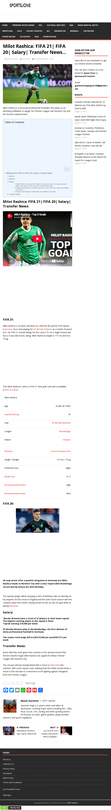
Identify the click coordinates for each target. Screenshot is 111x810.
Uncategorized (41, 58)
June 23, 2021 (12, 58)
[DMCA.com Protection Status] (11, 808)
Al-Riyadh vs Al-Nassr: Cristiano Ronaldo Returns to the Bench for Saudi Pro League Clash (90, 157)
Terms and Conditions (12, 782)
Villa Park (55, 665)
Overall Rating (11, 414)
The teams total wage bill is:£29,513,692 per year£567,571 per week (36, 191)
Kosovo (8, 329)
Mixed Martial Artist (88, 25)
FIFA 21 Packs (11, 389)
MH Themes (73, 803)
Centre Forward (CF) (61, 451)
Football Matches (56, 25)
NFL (40, 25)
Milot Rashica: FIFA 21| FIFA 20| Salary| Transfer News (29, 173)
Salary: (11, 182)
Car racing (88, 31)
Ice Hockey (25, 36)
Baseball (74, 31)
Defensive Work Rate (14, 493)
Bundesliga (65, 431)
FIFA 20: (12, 179)
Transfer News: (15, 194)
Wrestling (7, 31)
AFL (48, 31)
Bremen (14, 606)
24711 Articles (48, 700)
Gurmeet (26, 58)
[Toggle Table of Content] (65, 169)
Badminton (60, 31)
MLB (37, 36)
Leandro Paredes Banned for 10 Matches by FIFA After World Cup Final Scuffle (90, 105)
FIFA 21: (12, 176)
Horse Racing (8, 36)
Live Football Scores (11, 789)
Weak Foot (9, 476)
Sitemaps (7, 795)
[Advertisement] (36, 145)
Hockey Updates (34, 31)
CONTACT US (8, 764)
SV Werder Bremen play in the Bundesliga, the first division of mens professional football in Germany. (42, 189)
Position (8, 451)
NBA (71, 25)
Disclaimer (7, 773)
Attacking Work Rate (15, 485)
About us (7, 759)
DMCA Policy (8, 778)
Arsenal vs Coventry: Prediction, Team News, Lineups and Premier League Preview (91, 131)
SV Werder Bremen (42, 329)
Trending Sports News (23, 25)
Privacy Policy (9, 768)
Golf (19, 31)
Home (5, 25)
